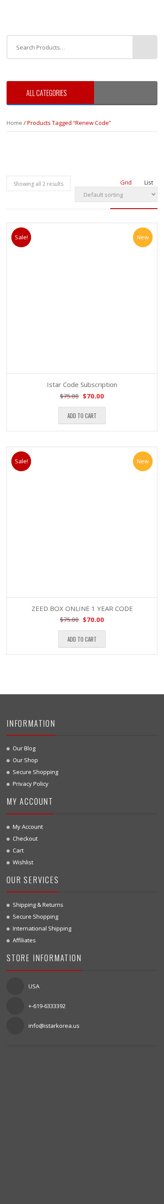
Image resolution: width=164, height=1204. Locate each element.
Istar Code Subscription (82, 384)
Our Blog (24, 748)
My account (28, 827)
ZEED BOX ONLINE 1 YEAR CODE (82, 608)
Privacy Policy (31, 784)
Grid (126, 182)
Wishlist (23, 862)
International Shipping (42, 928)
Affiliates (24, 940)
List (148, 182)
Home (14, 123)
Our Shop (25, 760)
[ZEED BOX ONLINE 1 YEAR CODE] (82, 522)
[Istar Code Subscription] (82, 298)
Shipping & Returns (38, 905)
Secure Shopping (35, 772)
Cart (18, 850)
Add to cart (82, 415)
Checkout (25, 838)
